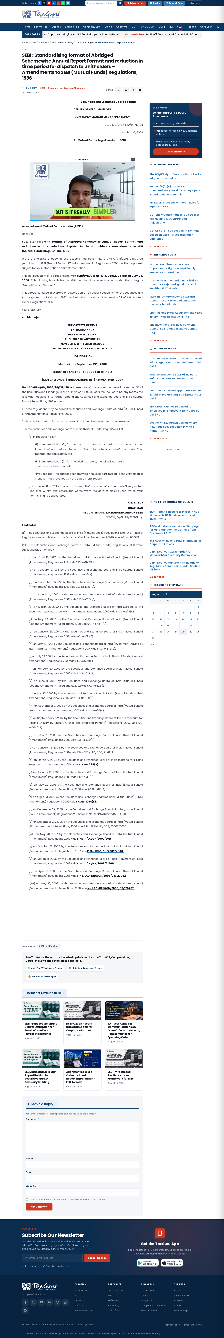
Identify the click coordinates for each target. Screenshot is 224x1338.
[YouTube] (49, 3)
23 (198, 625)
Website (31, 1186)
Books (156, 3)
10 (153, 619)
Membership (181, 1310)
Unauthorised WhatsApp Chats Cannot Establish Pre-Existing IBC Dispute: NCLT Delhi (175, 394)
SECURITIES (61, 348)
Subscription (137, 3)
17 (153, 625)
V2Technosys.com (83, 1324)
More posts (157, 246)
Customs (121, 26)
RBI (171, 26)
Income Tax (40, 26)
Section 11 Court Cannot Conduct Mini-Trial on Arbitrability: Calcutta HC (125, 34)
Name (30, 1158)
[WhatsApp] (63, 3)
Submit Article (181, 1295)
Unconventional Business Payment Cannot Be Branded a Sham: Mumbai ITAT (174, 328)
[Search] (120, 3)
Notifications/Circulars (72, 88)
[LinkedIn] (54, 3)
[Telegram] (68, 3)
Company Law (91, 26)
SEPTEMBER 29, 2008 (90, 344)
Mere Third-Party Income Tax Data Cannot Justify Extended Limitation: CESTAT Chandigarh (173, 300)
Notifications (147, 1290)
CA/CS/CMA (114, 1310)
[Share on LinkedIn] (126, 90)
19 (168, 625)
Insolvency (113, 1305)
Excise (108, 26)
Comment (32, 1119)
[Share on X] (118, 90)
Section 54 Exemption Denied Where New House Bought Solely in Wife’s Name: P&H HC (173, 426)
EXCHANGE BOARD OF (90, 348)
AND (72, 348)
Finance (191, 26)
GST (134, 26)
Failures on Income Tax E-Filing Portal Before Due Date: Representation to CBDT (174, 378)
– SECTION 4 (88, 334)
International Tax (83, 1310)
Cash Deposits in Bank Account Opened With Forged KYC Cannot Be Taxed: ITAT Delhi (176, 362)
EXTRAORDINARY (82, 330)
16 (198, 619)
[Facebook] (39, 3)
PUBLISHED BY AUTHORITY (82, 339)
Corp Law (206, 26)
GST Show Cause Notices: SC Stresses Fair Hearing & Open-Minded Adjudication (175, 219)
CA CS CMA (147, 26)
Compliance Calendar (153, 1305)
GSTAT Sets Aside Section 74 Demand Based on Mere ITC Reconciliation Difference (175, 234)
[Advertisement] (46, 132)
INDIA (94, 325)
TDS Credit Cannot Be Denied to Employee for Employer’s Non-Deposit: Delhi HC (174, 410)
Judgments (147, 1300)
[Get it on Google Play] (148, 1263)
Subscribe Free (97, 1258)
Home (27, 26)
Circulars (44, 42)
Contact (178, 1305)
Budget (56, 26)
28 (183, 631)
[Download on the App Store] (172, 1263)
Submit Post (176, 3)
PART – (73, 334)
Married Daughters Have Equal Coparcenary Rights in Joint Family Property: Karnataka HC (172, 268)
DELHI (71, 344)
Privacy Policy (173, 1324)
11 (161, 619)
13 (176, 619)
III (79, 334)
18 (161, 625)
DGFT (162, 26)
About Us (179, 1290)
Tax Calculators (149, 1310)
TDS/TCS (79, 1305)
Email (30, 1172)
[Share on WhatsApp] (133, 90)
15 (191, 619)
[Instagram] (59, 3)
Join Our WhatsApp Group (46, 968)
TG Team (31, 87)
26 (168, 631)
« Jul (152, 644)
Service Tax (72, 26)
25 (160, 631)
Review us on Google (44, 976)
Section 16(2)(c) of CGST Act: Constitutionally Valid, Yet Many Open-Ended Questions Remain (175, 190)
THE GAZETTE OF (78, 325)
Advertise (179, 1300)
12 (168, 619)
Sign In (193, 3)
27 (175, 631)
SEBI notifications (50, 946)
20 (175, 625)
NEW (64, 344)
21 (183, 625)
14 (183, 619)
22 (190, 625)
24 (153, 631)
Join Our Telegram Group (87, 968)
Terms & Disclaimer (192, 1324)
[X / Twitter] (44, 3)
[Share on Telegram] (140, 90)
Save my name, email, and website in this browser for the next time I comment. (68, 1199)
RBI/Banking (114, 1300)
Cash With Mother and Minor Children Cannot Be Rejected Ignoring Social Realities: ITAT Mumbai (174, 284)
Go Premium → (176, 151)
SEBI (179, 26)
